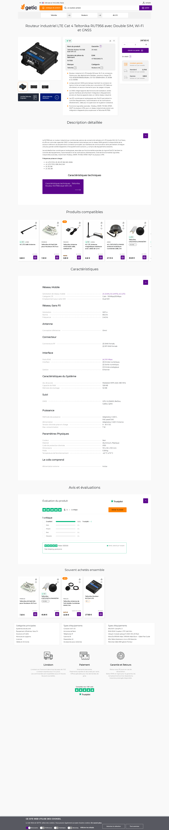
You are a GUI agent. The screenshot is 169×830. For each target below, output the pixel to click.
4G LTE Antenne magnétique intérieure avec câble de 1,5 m (92, 241)
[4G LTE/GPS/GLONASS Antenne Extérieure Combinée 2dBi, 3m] (115, 228)
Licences (19, 633)
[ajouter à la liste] (114, 40)
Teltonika (54, 15)
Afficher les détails (87, 827)
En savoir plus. (96, 823)
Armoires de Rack (70, 625)
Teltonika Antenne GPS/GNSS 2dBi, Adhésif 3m (72, 241)
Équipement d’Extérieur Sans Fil (27, 625)
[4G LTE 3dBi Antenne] (28, 228)
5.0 (70, 41)
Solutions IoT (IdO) (22, 628)
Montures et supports (23, 631)
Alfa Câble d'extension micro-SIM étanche (122, 633)
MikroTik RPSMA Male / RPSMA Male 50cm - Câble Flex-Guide (129, 631)
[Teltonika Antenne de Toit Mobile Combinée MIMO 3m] (72, 582)
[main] (30, 7)
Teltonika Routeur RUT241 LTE (91, 594)
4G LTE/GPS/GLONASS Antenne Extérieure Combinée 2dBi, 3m (114, 241)
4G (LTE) (122, 291)
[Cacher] (145, 135)
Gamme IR (67, 631)
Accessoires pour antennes (73, 636)
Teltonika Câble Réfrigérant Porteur (120, 636)
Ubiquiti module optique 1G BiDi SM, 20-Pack (123, 628)
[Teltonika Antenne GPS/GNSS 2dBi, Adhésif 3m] (72, 228)
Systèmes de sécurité (23, 623)
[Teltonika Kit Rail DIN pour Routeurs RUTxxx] (50, 228)
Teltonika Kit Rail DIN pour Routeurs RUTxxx (49, 240)
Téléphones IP (68, 628)
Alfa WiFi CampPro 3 (115, 623)
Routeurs (84, 15)
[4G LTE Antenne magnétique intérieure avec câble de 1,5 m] (93, 228)
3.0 (22, 236)
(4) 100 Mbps (107, 356)
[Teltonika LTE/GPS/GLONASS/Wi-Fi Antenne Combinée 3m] (137, 228)
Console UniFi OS (70, 623)
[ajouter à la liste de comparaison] (110, 40)
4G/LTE (115, 15)
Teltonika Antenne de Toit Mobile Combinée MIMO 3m (71, 595)
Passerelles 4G (68, 633)
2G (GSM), (106, 291)
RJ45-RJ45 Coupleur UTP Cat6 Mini (120, 625)
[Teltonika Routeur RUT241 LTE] (93, 582)
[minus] (124, 44)
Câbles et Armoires (22, 636)
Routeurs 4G (96, 68)
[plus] (146, 44)
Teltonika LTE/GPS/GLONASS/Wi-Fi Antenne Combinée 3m (137, 241)
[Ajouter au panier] (36, 255)
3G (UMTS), (114, 291)
